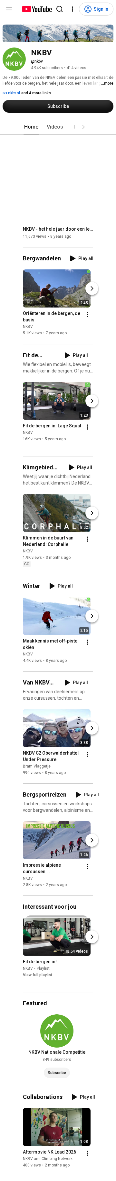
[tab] (31, 127)
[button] (83, 127)
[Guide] (9, 9)
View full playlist (37, 975)
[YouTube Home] (36, 9)
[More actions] (87, 314)
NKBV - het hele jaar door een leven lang (58, 229)
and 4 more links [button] (36, 93)
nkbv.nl (13, 93)
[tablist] (58, 127)
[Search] (59, 9)
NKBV (28, 327)
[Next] (91, 288)
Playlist (43, 968)
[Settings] (72, 9)
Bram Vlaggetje (37, 766)
